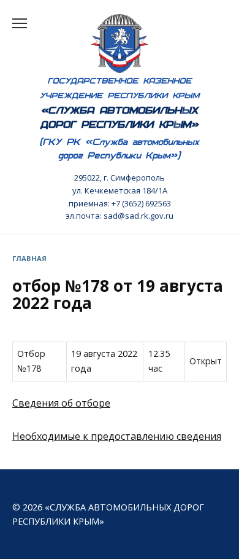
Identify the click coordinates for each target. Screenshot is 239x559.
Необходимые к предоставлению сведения (116, 436)
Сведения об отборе (61, 403)
